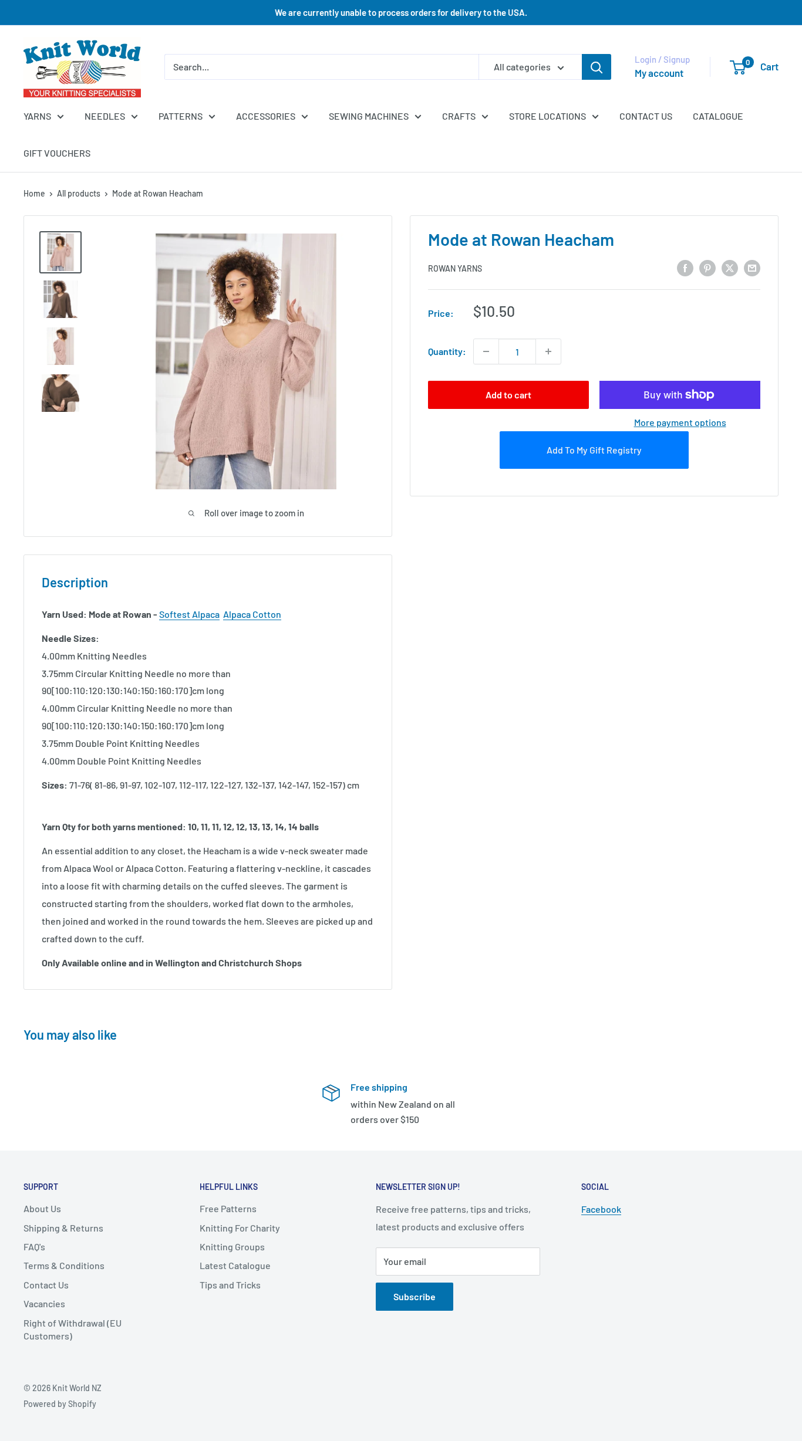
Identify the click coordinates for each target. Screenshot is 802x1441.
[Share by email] (752, 267)
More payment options (680, 422)
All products (78, 193)
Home (34, 193)
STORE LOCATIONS (547, 115)
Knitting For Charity (240, 1227)
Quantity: (447, 351)
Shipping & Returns (63, 1227)
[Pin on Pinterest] (707, 267)
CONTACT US (645, 115)
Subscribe (414, 1296)
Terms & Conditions (64, 1265)
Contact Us (46, 1284)
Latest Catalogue (235, 1265)
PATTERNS (181, 115)
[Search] (596, 67)
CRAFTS (459, 115)
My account (659, 73)
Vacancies (44, 1303)
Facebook (601, 1209)
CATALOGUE (718, 115)
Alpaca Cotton (252, 614)
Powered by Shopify (59, 1404)
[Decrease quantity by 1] (486, 351)
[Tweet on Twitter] (730, 267)
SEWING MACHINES (369, 115)
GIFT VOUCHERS (56, 152)
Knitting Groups (232, 1246)
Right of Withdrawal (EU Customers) (72, 1329)
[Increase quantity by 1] (548, 351)
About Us (42, 1208)
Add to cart (508, 394)
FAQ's (34, 1246)
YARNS (37, 115)
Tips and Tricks (230, 1284)
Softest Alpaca (189, 614)
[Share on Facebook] (685, 267)
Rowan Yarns (455, 268)
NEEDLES (105, 115)
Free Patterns (228, 1208)
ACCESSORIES (265, 115)
